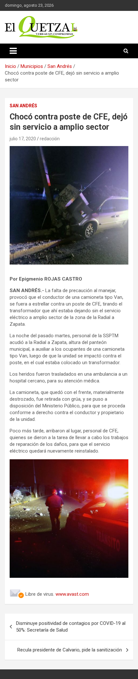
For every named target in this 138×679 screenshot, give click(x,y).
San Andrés (23, 105)
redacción (50, 138)
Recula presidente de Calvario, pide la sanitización (69, 650)
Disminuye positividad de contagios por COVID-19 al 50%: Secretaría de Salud (70, 626)
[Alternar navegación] (13, 51)
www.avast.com (72, 594)
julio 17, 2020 (23, 138)
